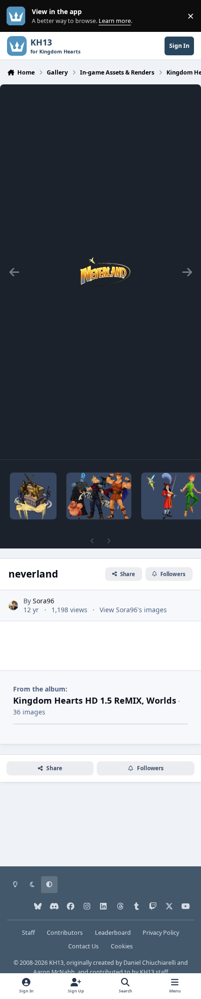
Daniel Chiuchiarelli (149, 963)
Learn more (18, 16)
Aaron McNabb (54, 972)
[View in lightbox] (100, 271)
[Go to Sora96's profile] (13, 605)
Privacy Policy (161, 933)
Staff (28, 933)
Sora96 (43, 600)
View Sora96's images (133, 609)
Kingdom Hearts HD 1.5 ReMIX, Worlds (94, 700)
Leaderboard (113, 933)
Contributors (65, 933)
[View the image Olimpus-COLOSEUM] (98, 496)
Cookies (122, 946)
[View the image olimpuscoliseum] (33, 496)
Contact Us (83, 946)
